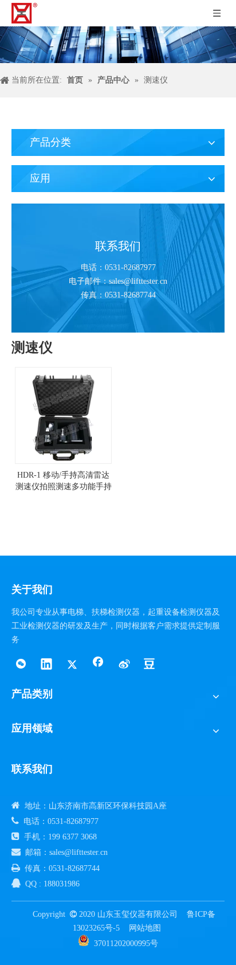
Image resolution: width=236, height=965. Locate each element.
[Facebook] (98, 665)
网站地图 (145, 928)
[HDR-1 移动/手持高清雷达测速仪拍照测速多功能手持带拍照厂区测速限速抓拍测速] (63, 415)
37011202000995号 (126, 943)
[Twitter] (72, 665)
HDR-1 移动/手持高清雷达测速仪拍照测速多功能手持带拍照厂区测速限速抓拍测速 (63, 482)
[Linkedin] (46, 665)
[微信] (20, 665)
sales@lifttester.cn (138, 281)
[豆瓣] (149, 665)
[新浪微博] (124, 665)
